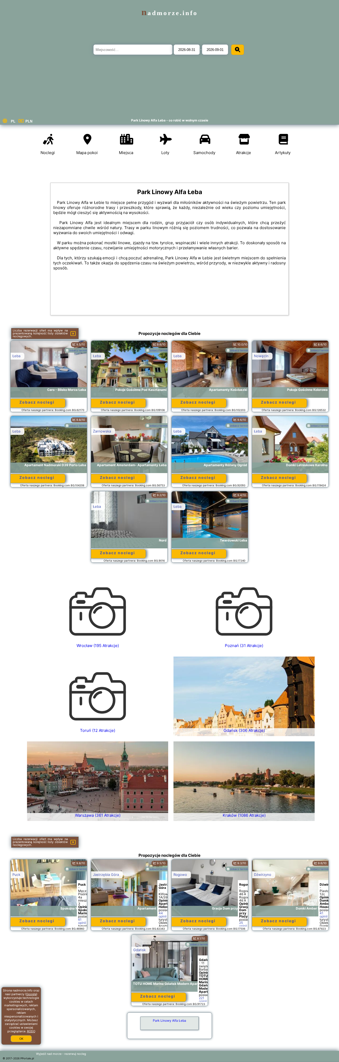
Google (31, 994)
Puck (16, 874)
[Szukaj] (237, 49)
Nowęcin (261, 356)
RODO (31, 1031)
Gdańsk (139, 950)
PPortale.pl (27, 1058)
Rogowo (180, 874)
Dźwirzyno (262, 874)
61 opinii (82, 921)
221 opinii (203, 999)
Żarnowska (102, 431)
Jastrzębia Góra (106, 874)
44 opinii (163, 914)
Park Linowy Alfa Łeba (169, 1020)
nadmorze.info (169, 12)
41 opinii (324, 914)
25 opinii (243, 924)
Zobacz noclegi (37, 402)
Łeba (16, 356)
